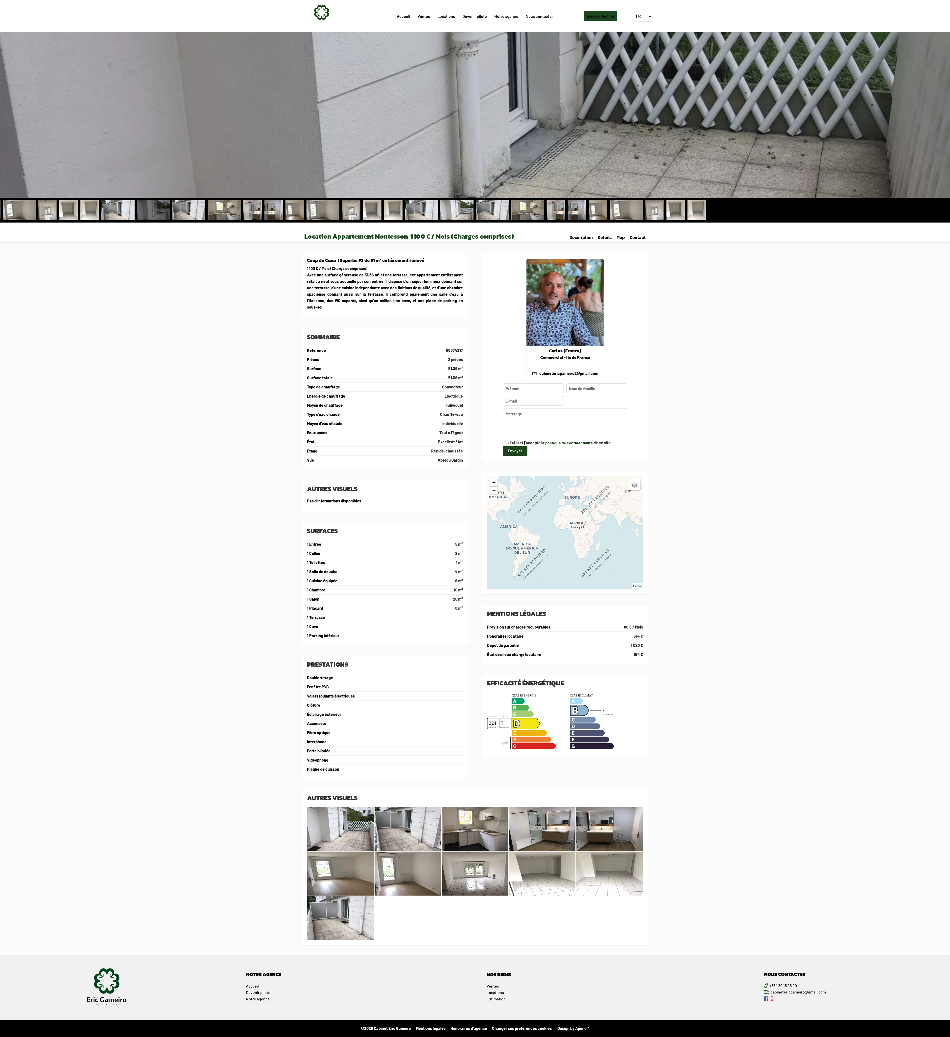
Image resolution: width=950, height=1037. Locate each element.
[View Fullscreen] (494, 501)
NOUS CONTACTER (785, 974)
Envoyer (515, 450)
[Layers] (634, 484)
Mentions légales (431, 1028)
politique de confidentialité (569, 442)
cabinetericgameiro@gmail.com (798, 992)
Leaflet (637, 586)
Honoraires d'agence (469, 1028)
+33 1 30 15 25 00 (783, 985)
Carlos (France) (565, 350)
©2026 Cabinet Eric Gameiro (386, 1028)
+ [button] (494, 483)
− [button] (494, 490)
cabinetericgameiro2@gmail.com (568, 373)
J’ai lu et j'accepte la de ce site (559, 442)
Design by (573, 1028)
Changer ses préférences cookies (522, 1028)
